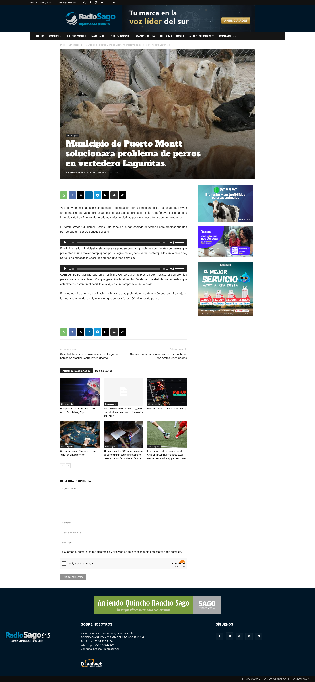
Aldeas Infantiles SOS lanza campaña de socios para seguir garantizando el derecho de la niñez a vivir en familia (123, 455)
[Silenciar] (172, 242)
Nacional (98, 36)
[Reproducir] (65, 242)
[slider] (180, 242)
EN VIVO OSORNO (251, 678)
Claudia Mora (76, 172)
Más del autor (103, 371)
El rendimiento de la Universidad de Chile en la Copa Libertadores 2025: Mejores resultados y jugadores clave (166, 455)
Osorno (55, 36)
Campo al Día (145, 36)
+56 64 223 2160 (103, 641)
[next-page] (68, 465)
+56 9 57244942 (104, 645)
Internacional (120, 36)
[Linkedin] (89, 195)
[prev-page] (62, 465)
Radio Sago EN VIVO (66, 2)
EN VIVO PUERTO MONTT (276, 678)
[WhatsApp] (63, 195)
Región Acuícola (172, 36)
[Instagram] (96, 2)
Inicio (62, 44)
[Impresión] (114, 195)
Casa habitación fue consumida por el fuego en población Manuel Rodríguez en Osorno (89, 356)
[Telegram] (97, 195)
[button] (84, 2)
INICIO (40, 36)
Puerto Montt (76, 36)
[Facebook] (90, 2)
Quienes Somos (200, 36)
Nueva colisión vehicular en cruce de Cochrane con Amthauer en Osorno (158, 356)
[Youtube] (114, 2)
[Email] (105, 195)
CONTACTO (226, 36)
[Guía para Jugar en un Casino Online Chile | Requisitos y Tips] (80, 392)
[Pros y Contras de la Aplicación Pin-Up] (167, 392)
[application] (123, 242)
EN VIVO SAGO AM (302, 678)
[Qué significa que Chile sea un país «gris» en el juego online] (80, 434)
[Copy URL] (122, 195)
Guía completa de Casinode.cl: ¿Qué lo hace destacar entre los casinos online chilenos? (123, 412)
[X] (108, 2)
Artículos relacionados (76, 371)
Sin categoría (75, 44)
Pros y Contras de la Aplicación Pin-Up (166, 408)
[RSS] (102, 2)
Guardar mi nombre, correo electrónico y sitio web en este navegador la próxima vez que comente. (123, 551)
